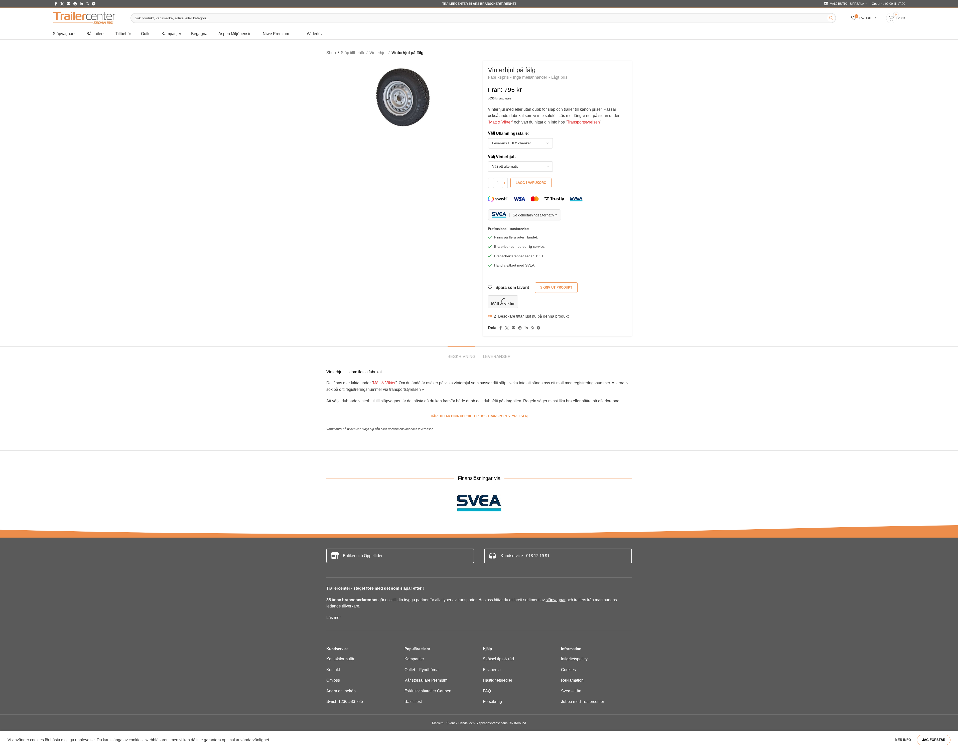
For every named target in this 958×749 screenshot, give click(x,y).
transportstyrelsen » (406, 389)
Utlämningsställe (512, 133)
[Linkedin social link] (81, 4)
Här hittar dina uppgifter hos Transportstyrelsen (479, 416)
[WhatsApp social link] (87, 4)
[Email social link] (68, 4)
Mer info (903, 740)
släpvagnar (556, 600)
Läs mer (333, 617)
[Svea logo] (479, 503)
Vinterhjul (377, 53)
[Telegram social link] (93, 4)
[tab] (461, 354)
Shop (331, 53)
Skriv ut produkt (556, 287)
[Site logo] (84, 18)
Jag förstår (933, 740)
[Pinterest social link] (75, 4)
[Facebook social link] (56, 4)
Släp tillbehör (352, 53)
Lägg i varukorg (531, 183)
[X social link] (62, 4)
